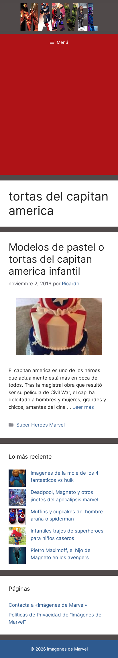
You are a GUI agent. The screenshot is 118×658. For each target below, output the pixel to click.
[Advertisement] (59, 113)
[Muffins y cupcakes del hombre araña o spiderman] (17, 518)
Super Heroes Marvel (40, 425)
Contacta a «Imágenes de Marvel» (48, 605)
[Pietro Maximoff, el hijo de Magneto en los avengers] (17, 556)
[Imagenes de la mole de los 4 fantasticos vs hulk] (17, 479)
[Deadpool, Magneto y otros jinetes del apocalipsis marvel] (17, 498)
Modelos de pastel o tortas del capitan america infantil (56, 259)
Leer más (83, 407)
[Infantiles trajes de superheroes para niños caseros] (17, 537)
